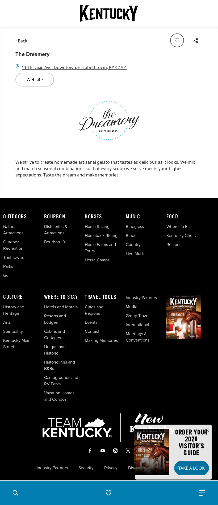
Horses (93, 216)
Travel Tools (100, 297)
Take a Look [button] (191, 468)
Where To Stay (61, 297)
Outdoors (15, 216)
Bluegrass (135, 226)
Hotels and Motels (61, 307)
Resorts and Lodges (55, 319)
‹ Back (21, 41)
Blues (131, 235)
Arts (7, 322)
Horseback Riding (101, 235)
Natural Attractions (13, 229)
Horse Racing (97, 226)
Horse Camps (97, 260)
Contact (92, 331)
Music (133, 216)
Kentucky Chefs (181, 235)
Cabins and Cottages (54, 334)
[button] (15, 493)
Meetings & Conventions (137, 337)
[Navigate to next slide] (196, 120)
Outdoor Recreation (13, 245)
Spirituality (13, 331)
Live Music (135, 254)
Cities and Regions (94, 310)
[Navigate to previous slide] (22, 120)
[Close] (207, 430)
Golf (7, 275)
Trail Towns (13, 257)
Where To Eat (178, 226)
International (137, 325)
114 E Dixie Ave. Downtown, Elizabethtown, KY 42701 (74, 67)
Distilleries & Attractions (55, 229)
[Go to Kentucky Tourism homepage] (109, 13)
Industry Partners (141, 298)
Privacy (111, 468)
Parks (8, 266)
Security (86, 468)
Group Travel (137, 316)
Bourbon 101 (55, 242)
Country (133, 244)
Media (131, 307)
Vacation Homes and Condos (59, 396)
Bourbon (54, 216)
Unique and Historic (55, 350)
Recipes (174, 244)
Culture (13, 297)
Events (91, 322)
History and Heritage (13, 310)
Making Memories (101, 340)
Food (172, 216)
